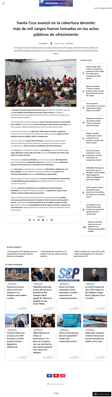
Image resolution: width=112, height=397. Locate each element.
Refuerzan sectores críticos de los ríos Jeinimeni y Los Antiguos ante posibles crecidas (17, 292)
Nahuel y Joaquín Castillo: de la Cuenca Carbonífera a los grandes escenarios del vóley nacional (94, 138)
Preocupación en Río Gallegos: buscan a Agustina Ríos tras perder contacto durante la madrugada (22, 253)
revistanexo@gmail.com (57, 384)
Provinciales (43, 43)
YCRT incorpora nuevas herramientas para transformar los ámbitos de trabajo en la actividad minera (95, 192)
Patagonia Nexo (59, 43)
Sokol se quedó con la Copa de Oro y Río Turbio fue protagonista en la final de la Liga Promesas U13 (89, 253)
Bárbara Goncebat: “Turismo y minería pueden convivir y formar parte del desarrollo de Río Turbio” (95, 91)
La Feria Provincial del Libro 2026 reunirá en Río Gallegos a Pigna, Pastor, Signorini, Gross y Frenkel (95, 292)
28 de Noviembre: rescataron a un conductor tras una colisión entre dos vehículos (54, 253)
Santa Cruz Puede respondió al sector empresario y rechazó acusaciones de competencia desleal (68, 292)
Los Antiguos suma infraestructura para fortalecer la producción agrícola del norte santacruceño (95, 209)
